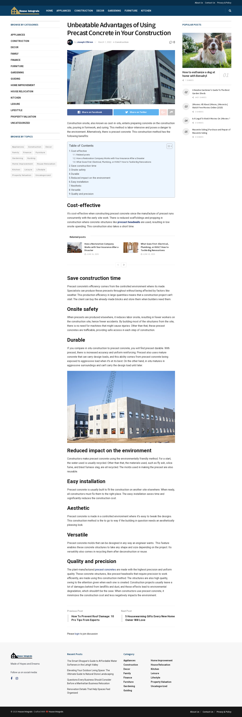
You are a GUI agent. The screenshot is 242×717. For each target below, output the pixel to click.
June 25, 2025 (148, 254)
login (77, 633)
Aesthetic (76, 185)
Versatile (76, 190)
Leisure (15, 104)
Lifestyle (16, 110)
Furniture (131, 10)
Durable (75, 174)
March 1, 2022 (104, 42)
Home (49, 10)
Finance (15, 60)
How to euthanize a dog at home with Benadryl (198, 74)
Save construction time (83, 165)
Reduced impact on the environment (90, 178)
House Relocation (22, 91)
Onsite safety (78, 169)
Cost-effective (79, 151)
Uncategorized (20, 123)
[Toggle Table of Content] (168, 146)
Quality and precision (82, 194)
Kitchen (146, 10)
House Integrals (25, 712)
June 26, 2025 (92, 254)
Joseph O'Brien (85, 42)
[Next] (123, 265)
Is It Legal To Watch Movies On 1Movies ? (211, 118)
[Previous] (118, 265)
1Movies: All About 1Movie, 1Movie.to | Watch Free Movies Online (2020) (210, 106)
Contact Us (210, 3)
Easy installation (80, 181)
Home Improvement (23, 85)
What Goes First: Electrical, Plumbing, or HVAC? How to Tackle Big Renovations (113, 162)
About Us (199, 3)
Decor (100, 10)
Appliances (63, 10)
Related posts (83, 154)
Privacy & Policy (224, 3)
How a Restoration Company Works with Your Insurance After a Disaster (110, 158)
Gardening (114, 10)
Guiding (15, 78)
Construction (83, 10)
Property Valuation (23, 116)
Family (14, 53)
